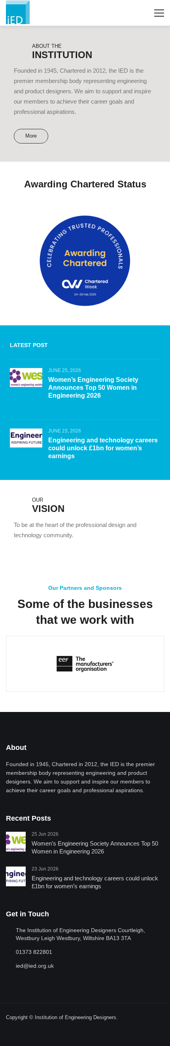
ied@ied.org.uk (35, 966)
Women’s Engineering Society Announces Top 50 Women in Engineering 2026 (93, 387)
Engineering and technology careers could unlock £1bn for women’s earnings (103, 448)
